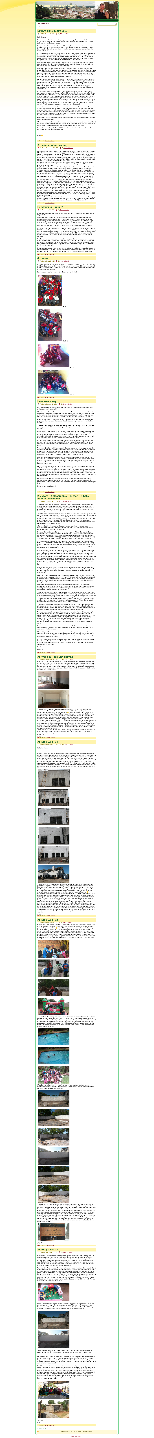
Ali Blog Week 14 (47, 741)
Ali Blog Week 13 (47, 919)
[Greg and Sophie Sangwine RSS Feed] (38, 1432)
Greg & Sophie (64, 33)
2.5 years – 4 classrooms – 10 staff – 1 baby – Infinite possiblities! (64, 497)
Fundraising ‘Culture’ (50, 207)
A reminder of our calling (52, 145)
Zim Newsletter (49, 141)
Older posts (41, 27)
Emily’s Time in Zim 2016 (52, 30)
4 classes (42, 258)
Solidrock (80, 1436)
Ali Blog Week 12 (47, 1249)
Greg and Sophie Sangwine (56, 6)
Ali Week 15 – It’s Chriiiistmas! (55, 656)
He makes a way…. (48, 401)
